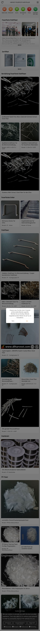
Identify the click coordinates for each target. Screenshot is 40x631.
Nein (13, 321)
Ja (27, 321)
